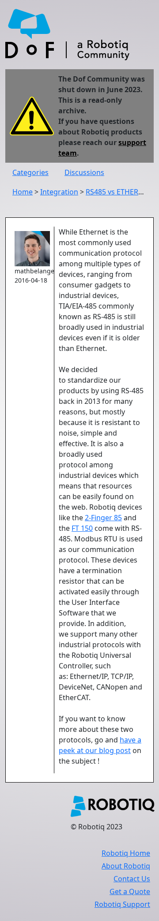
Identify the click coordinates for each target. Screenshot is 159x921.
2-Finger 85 (103, 517)
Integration (59, 192)
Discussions (84, 172)
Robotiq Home (126, 853)
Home (22, 192)
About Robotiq (126, 866)
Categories (30, 172)
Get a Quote (130, 891)
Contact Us (132, 879)
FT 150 (82, 528)
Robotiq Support (122, 904)
